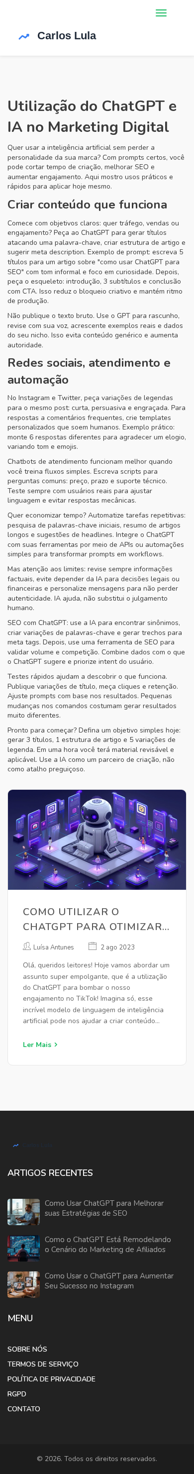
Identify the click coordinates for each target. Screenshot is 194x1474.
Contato (23, 1409)
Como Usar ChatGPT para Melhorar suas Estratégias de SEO (104, 1208)
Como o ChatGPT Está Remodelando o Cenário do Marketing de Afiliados (108, 1245)
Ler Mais (37, 1045)
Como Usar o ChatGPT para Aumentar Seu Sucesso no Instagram (109, 1281)
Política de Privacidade (51, 1379)
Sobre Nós (27, 1349)
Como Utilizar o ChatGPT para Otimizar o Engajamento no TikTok (92, 920)
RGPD (16, 1394)
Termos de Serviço (43, 1364)
